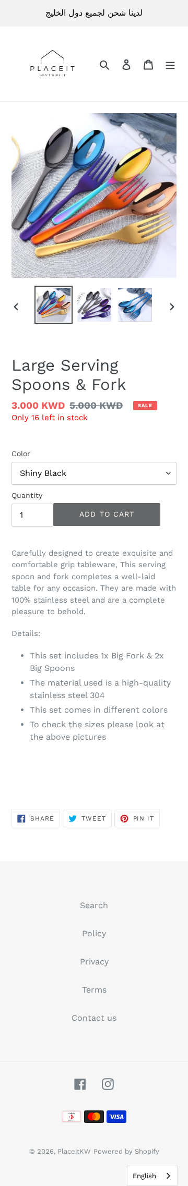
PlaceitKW (74, 1151)
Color (20, 453)
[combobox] (152, 1176)
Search (94, 905)
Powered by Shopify (126, 1151)
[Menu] (170, 64)
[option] (53, 304)
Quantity (26, 495)
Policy (94, 933)
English (144, 1176)
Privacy (94, 962)
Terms (94, 990)
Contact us (94, 1018)
